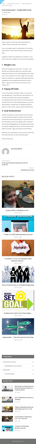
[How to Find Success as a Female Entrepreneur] (18, 274)
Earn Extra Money (19, 374)
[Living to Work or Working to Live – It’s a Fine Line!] (18, 194)
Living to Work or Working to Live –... (18, 210)
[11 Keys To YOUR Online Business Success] (18, 223)
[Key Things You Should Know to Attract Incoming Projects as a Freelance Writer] (7, 388)
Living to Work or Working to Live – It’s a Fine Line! (23, 417)
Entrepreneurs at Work (13, 3)
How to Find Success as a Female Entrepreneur (18, 285)
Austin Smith (7, 12)
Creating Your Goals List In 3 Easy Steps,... (18, 313)
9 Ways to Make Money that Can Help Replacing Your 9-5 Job (24, 408)
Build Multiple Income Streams (19, 366)
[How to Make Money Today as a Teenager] (7, 400)
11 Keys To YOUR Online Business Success (18, 234)
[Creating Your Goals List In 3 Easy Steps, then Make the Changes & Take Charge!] (18, 300)
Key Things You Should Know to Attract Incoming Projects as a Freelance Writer (24, 388)
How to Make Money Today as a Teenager (24, 398)
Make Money (18, 370)
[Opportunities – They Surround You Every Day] (18, 326)
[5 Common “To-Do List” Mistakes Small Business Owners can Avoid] (18, 248)
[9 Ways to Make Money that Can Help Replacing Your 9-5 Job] (7, 409)
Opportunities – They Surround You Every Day (18, 337)
